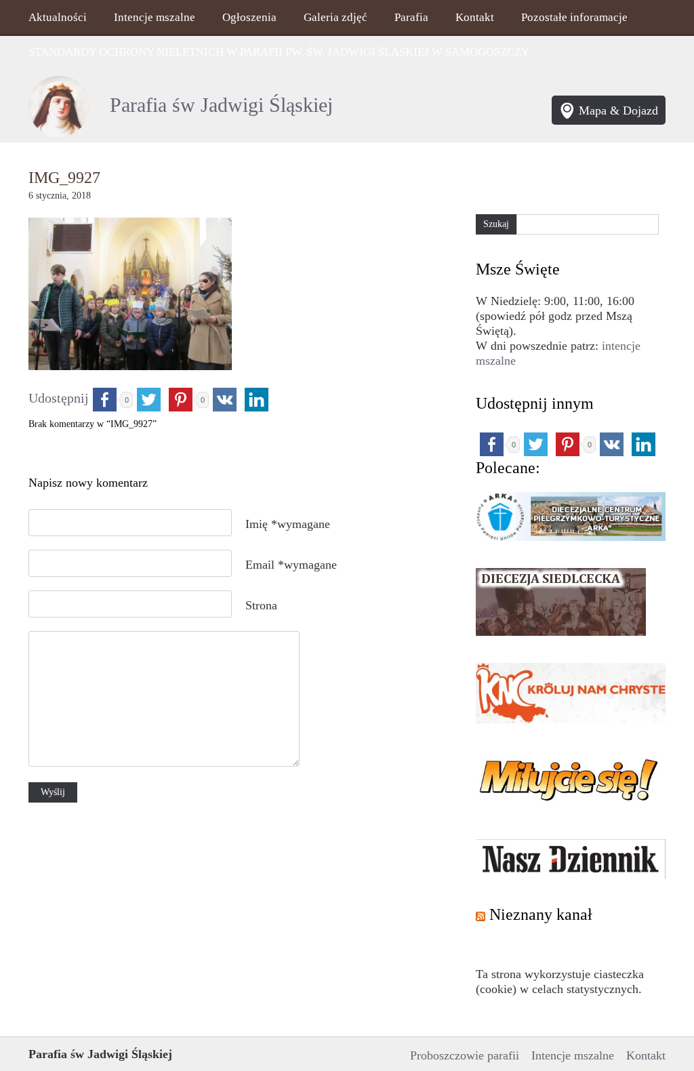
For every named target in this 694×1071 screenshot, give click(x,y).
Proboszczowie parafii (464, 1055)
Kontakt (474, 17)
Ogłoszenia (249, 17)
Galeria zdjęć (335, 17)
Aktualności (57, 17)
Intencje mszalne (154, 17)
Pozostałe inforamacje (574, 17)
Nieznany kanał (540, 914)
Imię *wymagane (287, 524)
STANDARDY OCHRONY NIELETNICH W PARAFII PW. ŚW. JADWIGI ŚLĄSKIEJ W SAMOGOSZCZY (278, 51)
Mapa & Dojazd (618, 110)
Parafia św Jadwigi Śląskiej (221, 105)
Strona (261, 605)
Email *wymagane (291, 564)
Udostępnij (58, 397)
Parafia (411, 17)
